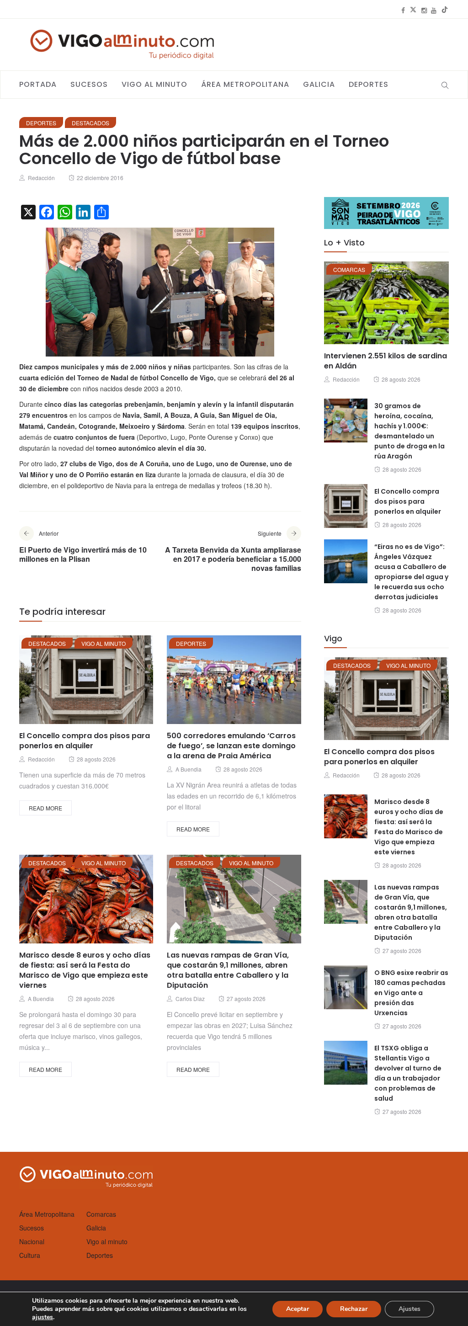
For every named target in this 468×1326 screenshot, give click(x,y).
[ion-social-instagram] (424, 10)
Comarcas (349, 269)
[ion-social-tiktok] (445, 10)
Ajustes (409, 1309)
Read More (45, 808)
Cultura (29, 1255)
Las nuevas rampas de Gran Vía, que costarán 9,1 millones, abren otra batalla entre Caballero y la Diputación (228, 970)
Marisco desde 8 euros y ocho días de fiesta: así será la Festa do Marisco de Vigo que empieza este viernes (84, 970)
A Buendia (189, 769)
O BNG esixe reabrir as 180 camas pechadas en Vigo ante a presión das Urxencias (411, 992)
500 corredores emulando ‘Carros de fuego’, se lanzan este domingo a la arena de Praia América (231, 745)
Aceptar (297, 1309)
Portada (38, 84)
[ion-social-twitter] (413, 10)
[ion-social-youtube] (433, 10)
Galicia (319, 84)
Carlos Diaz (190, 998)
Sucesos (89, 84)
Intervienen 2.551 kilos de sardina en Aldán (385, 361)
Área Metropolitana (245, 84)
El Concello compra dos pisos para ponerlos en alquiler (84, 740)
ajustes (42, 1317)
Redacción (41, 177)
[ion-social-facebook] (403, 10)
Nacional (31, 1241)
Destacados (90, 123)
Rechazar (353, 1309)
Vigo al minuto (154, 84)
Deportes (368, 84)
